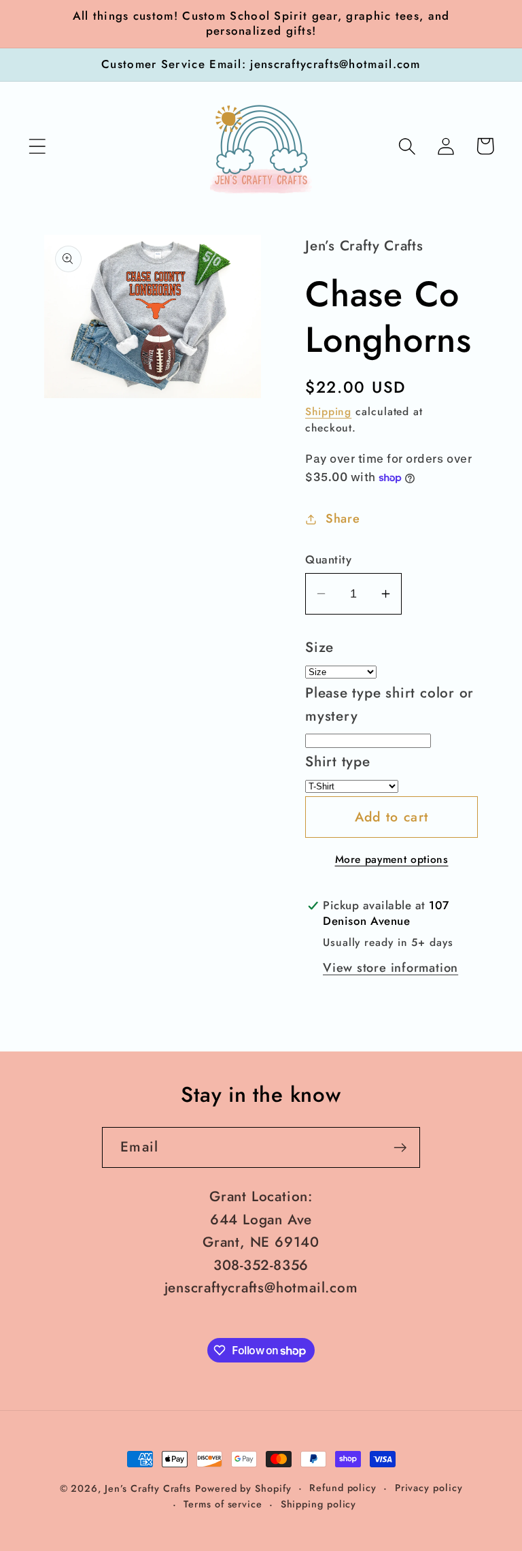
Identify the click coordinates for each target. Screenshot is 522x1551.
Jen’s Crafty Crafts (148, 1488)
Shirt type (337, 761)
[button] (37, 146)
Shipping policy (319, 1504)
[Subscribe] (400, 1148)
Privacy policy (429, 1488)
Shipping (328, 411)
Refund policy (343, 1488)
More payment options (392, 859)
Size (319, 647)
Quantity (328, 560)
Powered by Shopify (243, 1488)
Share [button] (343, 518)
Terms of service (223, 1504)
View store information (390, 968)
